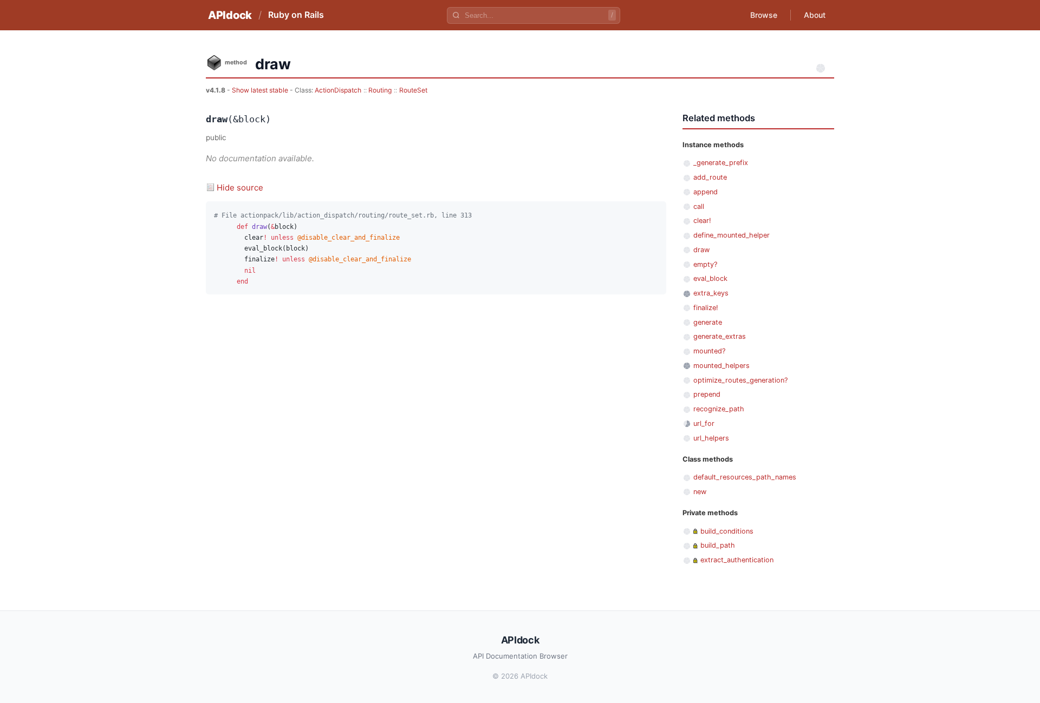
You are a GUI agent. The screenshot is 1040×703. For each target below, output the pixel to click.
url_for (703, 423)
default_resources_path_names (744, 477)
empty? (705, 264)
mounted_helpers (721, 366)
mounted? (709, 351)
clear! (702, 220)
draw (701, 250)
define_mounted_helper (731, 235)
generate (707, 322)
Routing (380, 90)
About (815, 14)
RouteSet (413, 90)
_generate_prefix (720, 163)
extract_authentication (737, 560)
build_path (717, 545)
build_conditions (726, 531)
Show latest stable (261, 90)
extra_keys (711, 293)
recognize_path (718, 409)
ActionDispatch (338, 90)
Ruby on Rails (296, 14)
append (705, 192)
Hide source (240, 187)
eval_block (710, 278)
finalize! (705, 308)
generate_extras (719, 336)
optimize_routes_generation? (740, 380)
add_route (710, 177)
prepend (706, 394)
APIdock (230, 15)
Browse (763, 14)
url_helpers (711, 438)
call (698, 206)
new (699, 492)
